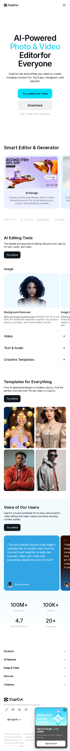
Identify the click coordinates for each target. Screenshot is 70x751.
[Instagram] (19, 710)
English (14, 719)
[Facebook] (26, 710)
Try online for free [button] (35, 93)
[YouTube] (13, 710)
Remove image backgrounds (19, 316)
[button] (35, 105)
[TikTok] (6, 710)
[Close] (64, 710)
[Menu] (65, 5)
